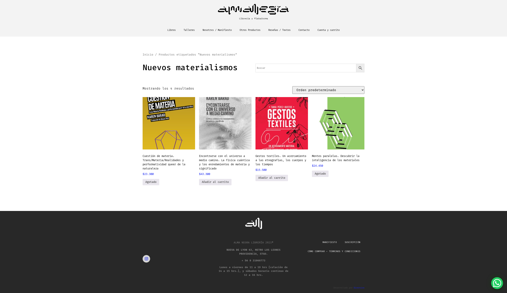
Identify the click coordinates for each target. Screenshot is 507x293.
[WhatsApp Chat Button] (497, 283)
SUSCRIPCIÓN (352, 242)
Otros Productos (250, 30)
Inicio (148, 54)
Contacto (304, 30)
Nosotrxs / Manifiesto (217, 30)
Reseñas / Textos (279, 30)
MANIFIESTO (330, 242)
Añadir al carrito (215, 182)
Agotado (150, 182)
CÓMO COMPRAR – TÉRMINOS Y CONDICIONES (334, 251)
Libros (171, 30)
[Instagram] (146, 259)
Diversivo (359, 288)
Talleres (189, 30)
